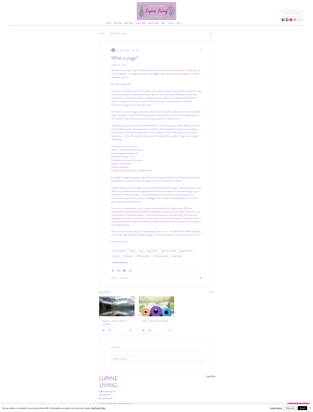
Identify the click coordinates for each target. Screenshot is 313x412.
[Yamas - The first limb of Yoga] (156, 306)
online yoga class (142, 256)
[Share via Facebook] (112, 270)
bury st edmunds (119, 251)
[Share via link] (130, 270)
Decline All (290, 408)
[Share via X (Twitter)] (118, 270)
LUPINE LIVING (108, 382)
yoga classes (177, 256)
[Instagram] (291, 19)
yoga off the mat (186, 251)
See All (211, 292)
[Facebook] (283, 19)
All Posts (102, 33)
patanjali (116, 256)
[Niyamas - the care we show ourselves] (116, 306)
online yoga (127, 256)
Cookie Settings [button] (276, 408)
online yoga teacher (160, 256)
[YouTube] (287, 19)
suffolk (132, 251)
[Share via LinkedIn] (124, 270)
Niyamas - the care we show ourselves (114, 322)
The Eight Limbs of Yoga (118, 33)
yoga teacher (152, 251)
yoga (141, 251)
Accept (302, 408)
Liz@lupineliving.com (107, 391)
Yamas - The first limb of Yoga (155, 320)
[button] (211, 33)
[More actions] (200, 50)
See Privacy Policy (98, 408)
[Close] (310, 408)
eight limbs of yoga (168, 251)
